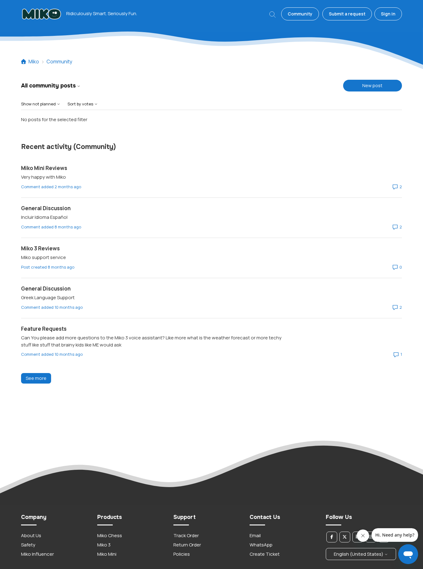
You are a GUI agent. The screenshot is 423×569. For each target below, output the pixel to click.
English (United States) (359, 554)
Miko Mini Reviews (44, 168)
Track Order (186, 535)
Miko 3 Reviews (40, 248)
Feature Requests (44, 328)
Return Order (187, 544)
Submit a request (347, 14)
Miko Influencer (37, 554)
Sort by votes (81, 104)
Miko (33, 61)
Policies (181, 554)
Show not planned (39, 104)
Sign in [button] (388, 14)
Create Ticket (265, 554)
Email (255, 535)
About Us (31, 535)
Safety (28, 544)
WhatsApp (261, 544)
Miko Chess (109, 535)
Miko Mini (106, 554)
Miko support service (43, 257)
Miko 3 (104, 544)
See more (38, 378)
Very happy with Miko (43, 177)
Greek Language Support (48, 297)
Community (300, 14)
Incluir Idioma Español (44, 217)
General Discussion (46, 208)
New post (372, 85)
